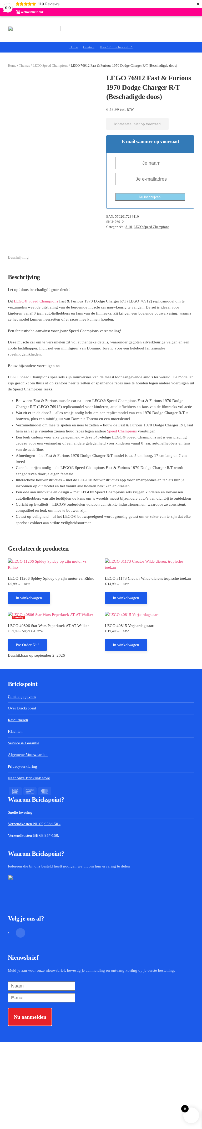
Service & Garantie (23, 743)
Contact (88, 47)
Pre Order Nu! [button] (27, 645)
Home (73, 47)
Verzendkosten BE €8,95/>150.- (34, 835)
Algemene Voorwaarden (28, 754)
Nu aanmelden (30, 1017)
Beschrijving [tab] (18, 257)
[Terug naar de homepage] (34, 28)
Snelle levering (20, 812)
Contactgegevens (22, 696)
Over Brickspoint (22, 708)
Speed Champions (122, 431)
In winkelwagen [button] (29, 598)
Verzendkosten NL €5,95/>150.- (34, 824)
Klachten (15, 731)
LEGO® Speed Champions (36, 301)
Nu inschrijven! (150, 197)
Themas (24, 65)
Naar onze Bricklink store (29, 778)
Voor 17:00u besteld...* (116, 47)
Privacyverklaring (22, 766)
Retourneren (18, 720)
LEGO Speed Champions (50, 65)
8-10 (128, 227)
